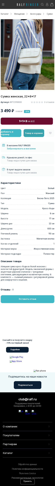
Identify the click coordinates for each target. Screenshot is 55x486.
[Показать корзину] (52, 5)
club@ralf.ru (27, 399)
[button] (19, 87)
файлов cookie (44, 470)
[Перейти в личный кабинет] (47, 5)
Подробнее (15, 349)
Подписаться (25, 385)
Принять (27, 481)
